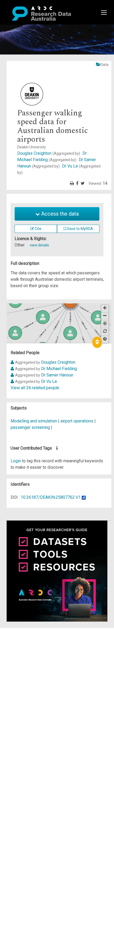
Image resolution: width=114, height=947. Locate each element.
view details (39, 245)
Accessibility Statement (38, 691)
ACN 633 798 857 (16, 701)
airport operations (76, 421)
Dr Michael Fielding (59, 368)
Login (16, 460)
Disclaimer (26, 650)
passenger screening (30, 427)
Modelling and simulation (34, 421)
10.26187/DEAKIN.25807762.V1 (51, 497)
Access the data (59, 214)
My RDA (24, 637)
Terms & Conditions (34, 678)
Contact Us (26, 643)
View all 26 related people (35, 387)
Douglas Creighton (48, 153)
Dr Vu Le (49, 381)
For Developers (30, 656)
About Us (24, 631)
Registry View (29, 669)
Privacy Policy (29, 685)
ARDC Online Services (37, 662)
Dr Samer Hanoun (57, 375)
